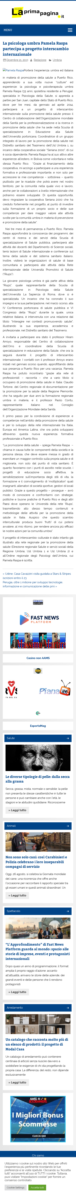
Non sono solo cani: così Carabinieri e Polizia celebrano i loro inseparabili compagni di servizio (36, 862)
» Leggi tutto (17, 810)
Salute (11, 738)
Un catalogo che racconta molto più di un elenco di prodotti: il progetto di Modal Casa (37, 1044)
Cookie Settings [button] (15, 1187)
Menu (8, 30)
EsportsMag (38, 726)
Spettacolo (13, 911)
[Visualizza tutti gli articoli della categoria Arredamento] (67, 1008)
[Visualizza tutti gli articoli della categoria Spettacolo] (67, 911)
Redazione (40, 60)
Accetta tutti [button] (37, 1187)
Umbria (57, 60)
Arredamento (15, 1007)
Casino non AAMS (38, 658)
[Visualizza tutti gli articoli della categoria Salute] (67, 738)
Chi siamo (38, 1155)
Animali (11, 825)
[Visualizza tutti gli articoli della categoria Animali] (67, 826)
